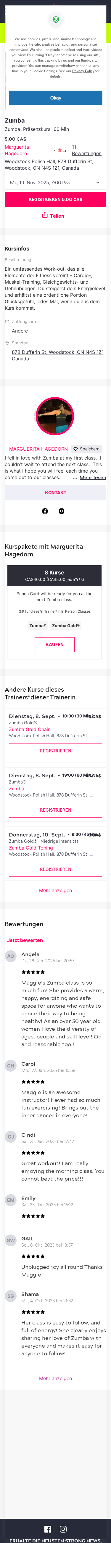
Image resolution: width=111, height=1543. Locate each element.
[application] (55, 771)
